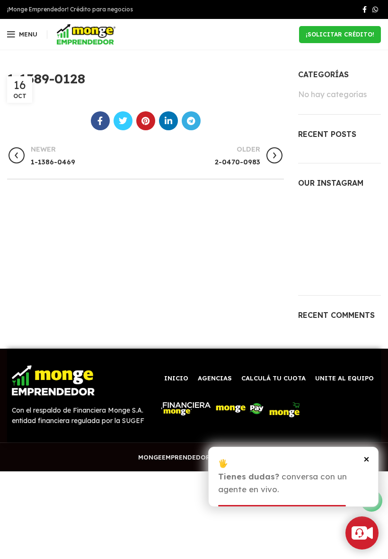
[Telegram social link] (191, 120)
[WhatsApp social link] (375, 9)
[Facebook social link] (365, 9)
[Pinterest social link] (145, 120)
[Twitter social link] (123, 120)
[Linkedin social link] (168, 120)
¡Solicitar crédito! (340, 34)
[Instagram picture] (311, 211)
